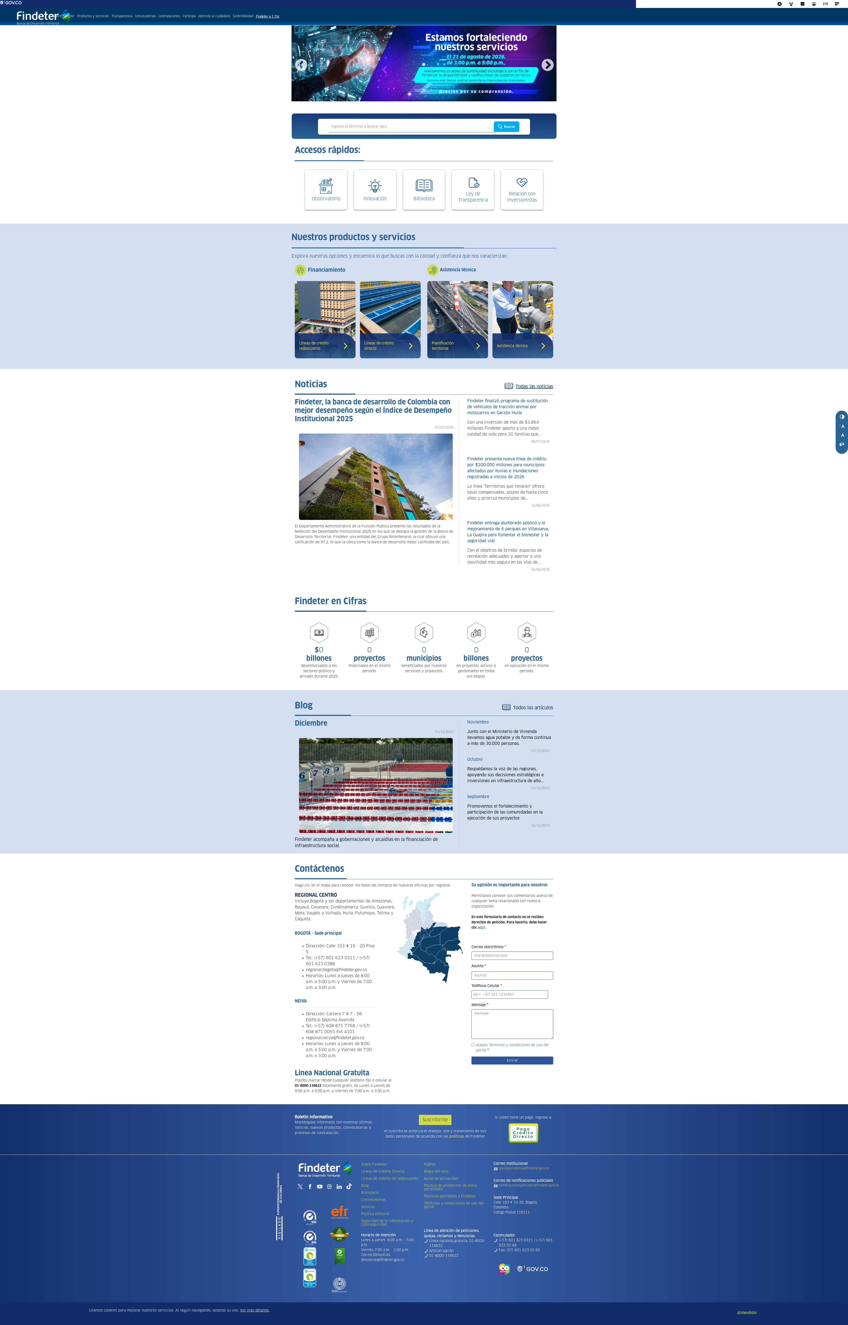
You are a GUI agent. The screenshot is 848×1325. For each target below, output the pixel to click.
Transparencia (122, 16)
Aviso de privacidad (441, 1178)
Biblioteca (424, 199)
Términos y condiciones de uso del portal (454, 1205)
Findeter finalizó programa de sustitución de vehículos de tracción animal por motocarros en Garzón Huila (507, 407)
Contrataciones (169, 16)
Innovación (375, 199)
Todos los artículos (533, 708)
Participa (189, 16)
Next (547, 65)
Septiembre (478, 797)
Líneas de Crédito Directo (383, 1171)
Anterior (300, 65)
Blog (365, 1185)
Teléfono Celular (485, 986)
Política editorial (375, 1214)
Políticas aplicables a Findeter (450, 1196)
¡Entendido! (747, 1313)
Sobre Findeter (64, 16)
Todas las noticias (534, 387)
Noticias (368, 1207)
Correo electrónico (487, 947)
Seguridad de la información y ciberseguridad (387, 1222)
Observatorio (326, 199)
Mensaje (478, 1005)
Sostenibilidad (243, 16)
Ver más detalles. (255, 1310)
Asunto (477, 966)
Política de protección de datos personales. (450, 1187)
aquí (481, 927)
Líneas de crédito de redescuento (389, 1178)
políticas (456, 1136)
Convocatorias (145, 16)
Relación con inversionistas (522, 197)
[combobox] (477, 994)
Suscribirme (435, 1120)
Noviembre (478, 722)
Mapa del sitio (436, 1171)
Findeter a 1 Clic (268, 16)
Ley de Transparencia (473, 197)
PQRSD (430, 1164)
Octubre (475, 760)
